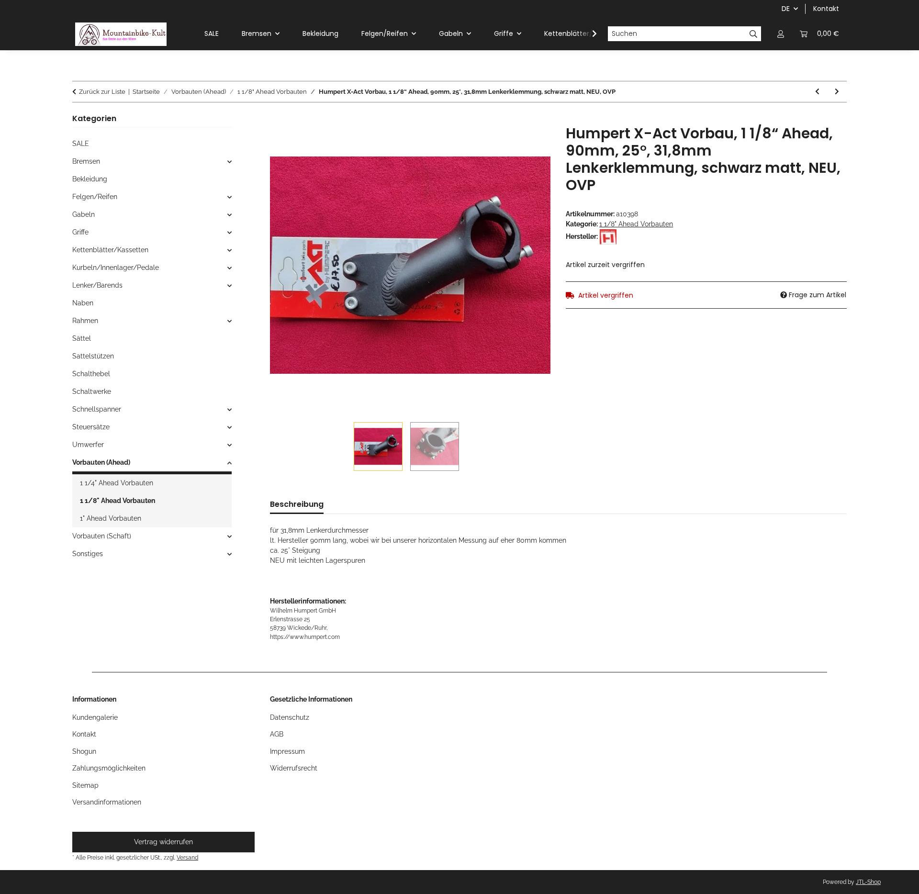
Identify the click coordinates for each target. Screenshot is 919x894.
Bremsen (86, 161)
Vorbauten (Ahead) (101, 462)
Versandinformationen (106, 802)
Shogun (84, 751)
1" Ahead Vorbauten (110, 518)
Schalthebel (91, 374)
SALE (80, 143)
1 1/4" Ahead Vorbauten (116, 483)
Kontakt (826, 8)
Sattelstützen (93, 356)
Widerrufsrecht (293, 768)
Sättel (81, 338)
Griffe (80, 232)
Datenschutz (289, 717)
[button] (780, 33)
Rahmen (85, 320)
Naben (82, 303)
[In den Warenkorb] (277, 119)
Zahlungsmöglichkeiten (109, 768)
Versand (187, 857)
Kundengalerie (95, 717)
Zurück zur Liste (102, 91)
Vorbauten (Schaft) (101, 536)
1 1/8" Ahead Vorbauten (636, 224)
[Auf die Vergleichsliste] (530, 143)
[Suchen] (754, 34)
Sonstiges (87, 554)
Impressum (287, 751)
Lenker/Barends (97, 285)
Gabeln (83, 214)
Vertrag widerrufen (163, 842)
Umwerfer (88, 444)
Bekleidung (89, 179)
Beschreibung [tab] (297, 504)
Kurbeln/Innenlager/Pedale (115, 267)
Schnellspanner (96, 409)
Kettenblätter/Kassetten (110, 250)
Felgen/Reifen (94, 197)
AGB (276, 734)
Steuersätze (91, 427)
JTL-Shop (868, 882)
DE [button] (786, 8)
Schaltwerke (91, 391)
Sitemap (85, 785)
